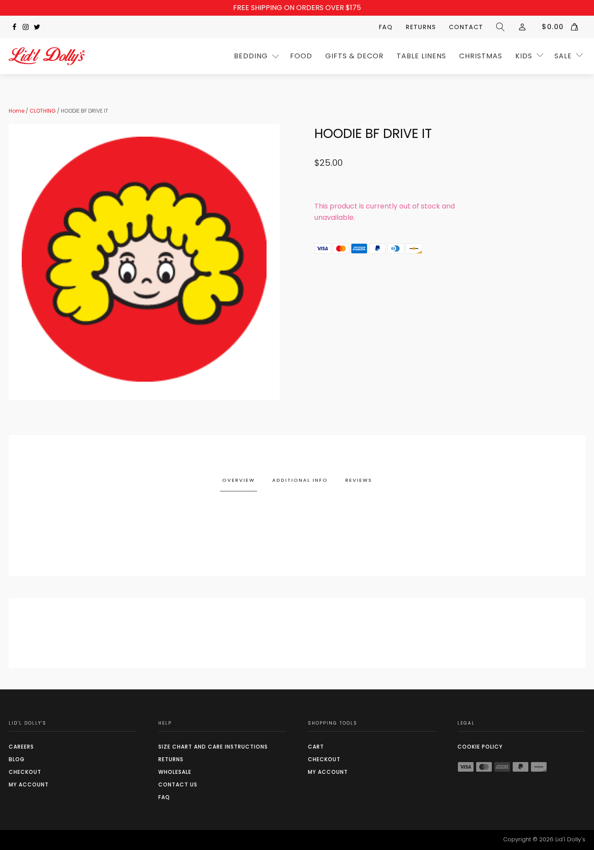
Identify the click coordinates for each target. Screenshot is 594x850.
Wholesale (174, 772)
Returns (421, 27)
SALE (563, 56)
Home (16, 110)
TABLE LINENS (421, 56)
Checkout (25, 772)
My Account (29, 784)
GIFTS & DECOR (354, 56)
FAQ (386, 27)
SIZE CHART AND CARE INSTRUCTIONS (213, 746)
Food (301, 56)
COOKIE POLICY (480, 746)
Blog (17, 759)
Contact (466, 27)
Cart (316, 746)
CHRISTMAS (480, 56)
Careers (21, 746)
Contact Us (177, 784)
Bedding (251, 56)
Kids (523, 56)
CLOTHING (43, 110)
